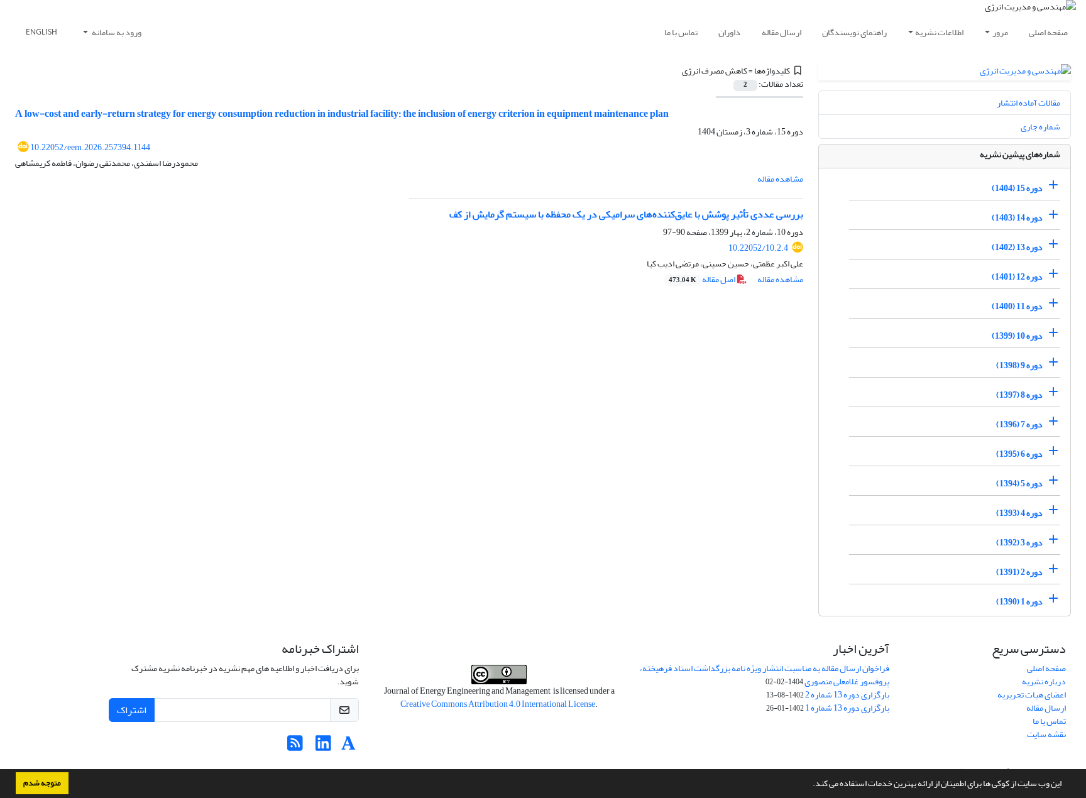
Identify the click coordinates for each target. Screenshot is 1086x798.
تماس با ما (681, 32)
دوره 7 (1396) (1019, 424)
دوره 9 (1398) (1019, 365)
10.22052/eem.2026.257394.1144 (90, 147)
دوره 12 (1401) (1017, 276)
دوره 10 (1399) (1017, 335)
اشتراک (131, 710)
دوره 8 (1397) (1019, 394)
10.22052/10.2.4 (758, 247)
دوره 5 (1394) (1019, 483)
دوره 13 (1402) (1017, 247)
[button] (809, 785)
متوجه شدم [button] (42, 782)
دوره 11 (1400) (1017, 306)
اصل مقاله (703, 279)
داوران (729, 32)
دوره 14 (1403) (1017, 217)
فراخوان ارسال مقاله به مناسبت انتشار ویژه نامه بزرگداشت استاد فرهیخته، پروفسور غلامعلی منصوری (764, 675)
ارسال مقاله (781, 32)
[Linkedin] (323, 746)
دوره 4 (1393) (1019, 513)
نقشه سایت (1046, 734)
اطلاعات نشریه (939, 32)
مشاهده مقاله (780, 178)
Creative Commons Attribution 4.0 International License (497, 704)
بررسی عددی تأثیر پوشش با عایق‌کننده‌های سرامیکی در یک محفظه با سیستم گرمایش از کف (626, 214)
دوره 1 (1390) (1019, 601)
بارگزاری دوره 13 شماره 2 (847, 694)
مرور (1000, 32)
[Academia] (348, 746)
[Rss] (295, 746)
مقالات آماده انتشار (1028, 102)
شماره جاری (1040, 126)
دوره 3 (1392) (1019, 542)
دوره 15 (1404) (1017, 188)
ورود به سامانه (115, 32)
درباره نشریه (1044, 681)
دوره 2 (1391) (1019, 572)
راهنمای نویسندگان (854, 32)
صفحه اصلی (1048, 32)
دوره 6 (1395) (1019, 453)
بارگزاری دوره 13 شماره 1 (847, 707)
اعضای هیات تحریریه (1031, 694)
